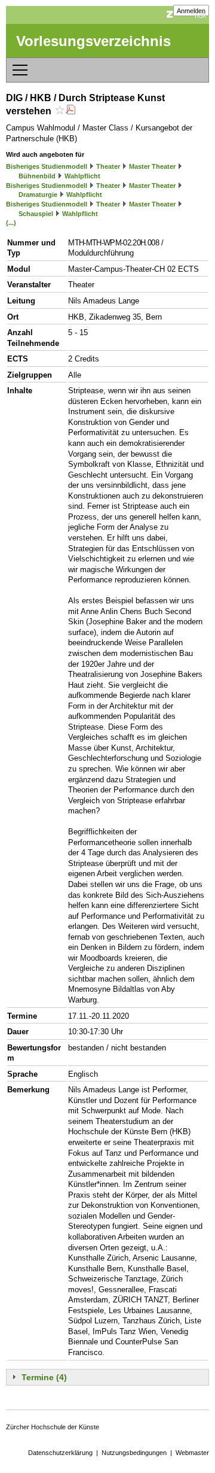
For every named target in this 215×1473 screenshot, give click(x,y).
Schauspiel (36, 213)
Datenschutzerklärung (60, 1452)
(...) (11, 222)
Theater (108, 166)
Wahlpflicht (82, 176)
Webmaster (192, 1452)
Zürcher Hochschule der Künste (52, 1427)
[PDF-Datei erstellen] (70, 111)
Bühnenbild (37, 176)
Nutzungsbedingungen (134, 1452)
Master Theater (152, 166)
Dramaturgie (38, 194)
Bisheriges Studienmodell (46, 166)
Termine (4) (44, 1377)
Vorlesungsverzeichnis (93, 41)
